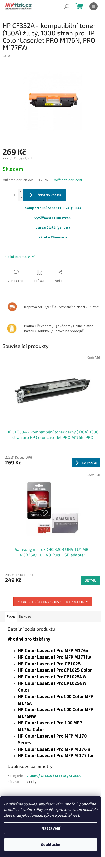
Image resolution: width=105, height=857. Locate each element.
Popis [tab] (11, 616)
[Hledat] (67, 6)
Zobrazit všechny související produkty (52, 601)
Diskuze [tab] (25, 616)
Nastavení (50, 828)
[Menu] (93, 6)
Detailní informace (16, 257)
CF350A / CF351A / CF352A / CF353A (53, 775)
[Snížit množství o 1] (20, 198)
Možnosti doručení (68, 180)
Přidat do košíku (48, 195)
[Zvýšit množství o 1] (20, 192)
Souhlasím (50, 844)
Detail (90, 580)
